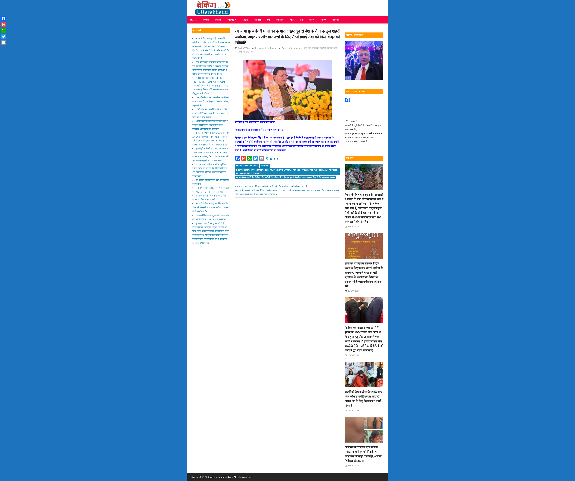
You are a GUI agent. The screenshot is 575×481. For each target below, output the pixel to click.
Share (271, 158)
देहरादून (330, 48)
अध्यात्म (206, 19)
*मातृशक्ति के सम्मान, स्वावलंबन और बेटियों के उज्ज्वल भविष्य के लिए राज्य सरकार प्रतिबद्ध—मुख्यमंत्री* (210, 101)
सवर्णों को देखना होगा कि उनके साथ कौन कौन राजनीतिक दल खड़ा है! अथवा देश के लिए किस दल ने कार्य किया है (210, 113)
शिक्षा (291, 19)
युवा (268, 19)
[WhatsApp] (4, 31)
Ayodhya (265, 166)
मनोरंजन (336, 19)
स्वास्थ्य (323, 19)
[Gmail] (4, 25)
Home (193, 19)
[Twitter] (4, 37)
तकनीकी (257, 19)
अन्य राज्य (307, 48)
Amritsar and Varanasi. (247, 166)
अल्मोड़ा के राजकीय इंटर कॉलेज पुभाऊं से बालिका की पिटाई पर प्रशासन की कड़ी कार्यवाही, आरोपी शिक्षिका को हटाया (210, 125)
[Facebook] (4, 19)
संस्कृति (245, 19)
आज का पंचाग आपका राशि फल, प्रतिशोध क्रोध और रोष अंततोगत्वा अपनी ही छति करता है (272, 186)
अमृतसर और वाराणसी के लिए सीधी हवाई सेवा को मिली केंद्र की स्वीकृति (258, 177)
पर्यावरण (218, 19)
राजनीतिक (280, 19)
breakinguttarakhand (265, 48)
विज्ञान (251, 51)
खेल (301, 19)
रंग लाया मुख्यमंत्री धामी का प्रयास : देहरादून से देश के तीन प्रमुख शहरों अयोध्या (309, 177)
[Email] (4, 42)
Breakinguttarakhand (292, 48)
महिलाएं (311, 19)
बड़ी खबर (349, 158)
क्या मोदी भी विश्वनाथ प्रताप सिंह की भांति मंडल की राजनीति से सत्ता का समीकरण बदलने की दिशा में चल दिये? (210, 207)
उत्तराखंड (230, 19)
